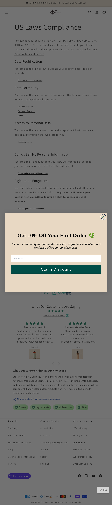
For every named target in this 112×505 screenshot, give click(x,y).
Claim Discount (56, 269)
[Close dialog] (103, 216)
